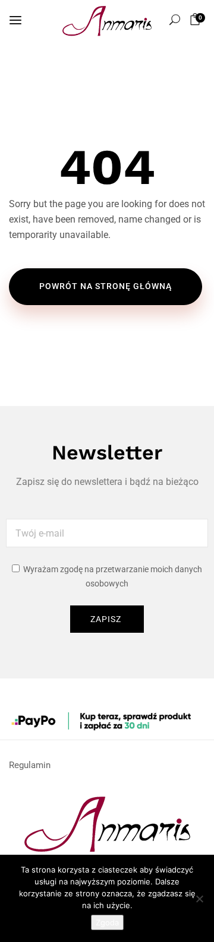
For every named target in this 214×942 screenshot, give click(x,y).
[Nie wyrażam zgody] (199, 899)
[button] (197, 19)
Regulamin (30, 765)
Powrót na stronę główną (105, 286)
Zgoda (107, 922)
